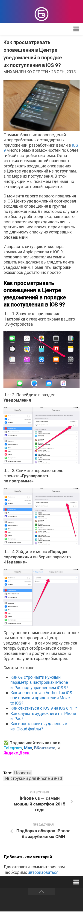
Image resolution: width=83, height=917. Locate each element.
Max (28, 747)
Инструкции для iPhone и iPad (33, 778)
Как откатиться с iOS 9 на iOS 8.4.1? (43, 708)
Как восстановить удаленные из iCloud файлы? (38, 726)
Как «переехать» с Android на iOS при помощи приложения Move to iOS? (41, 697)
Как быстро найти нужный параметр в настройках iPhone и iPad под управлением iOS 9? (39, 682)
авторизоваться (43, 872)
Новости (22, 772)
